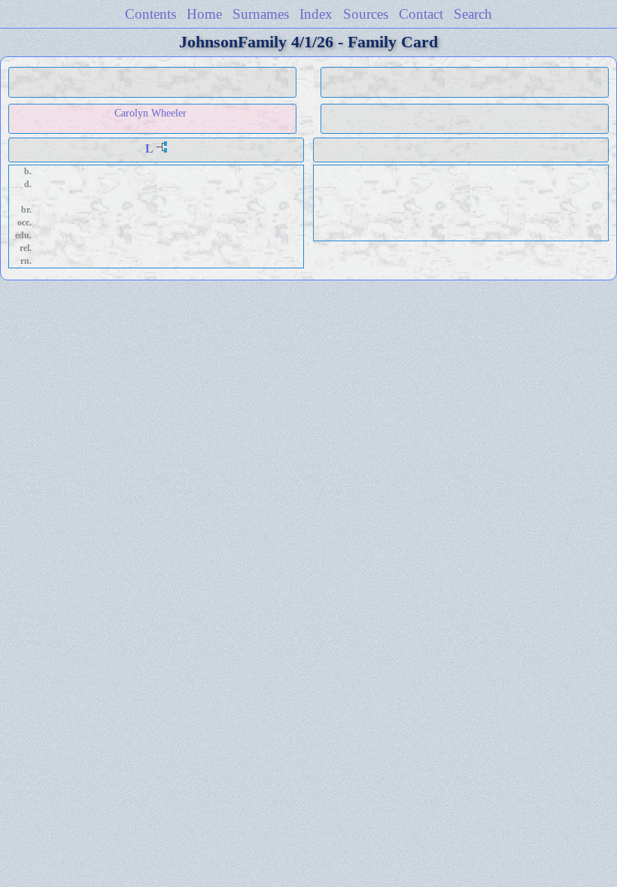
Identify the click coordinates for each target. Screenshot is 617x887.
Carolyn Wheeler (150, 113)
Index (316, 14)
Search (473, 14)
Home (204, 14)
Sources (365, 14)
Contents (150, 14)
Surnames (261, 14)
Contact (421, 14)
